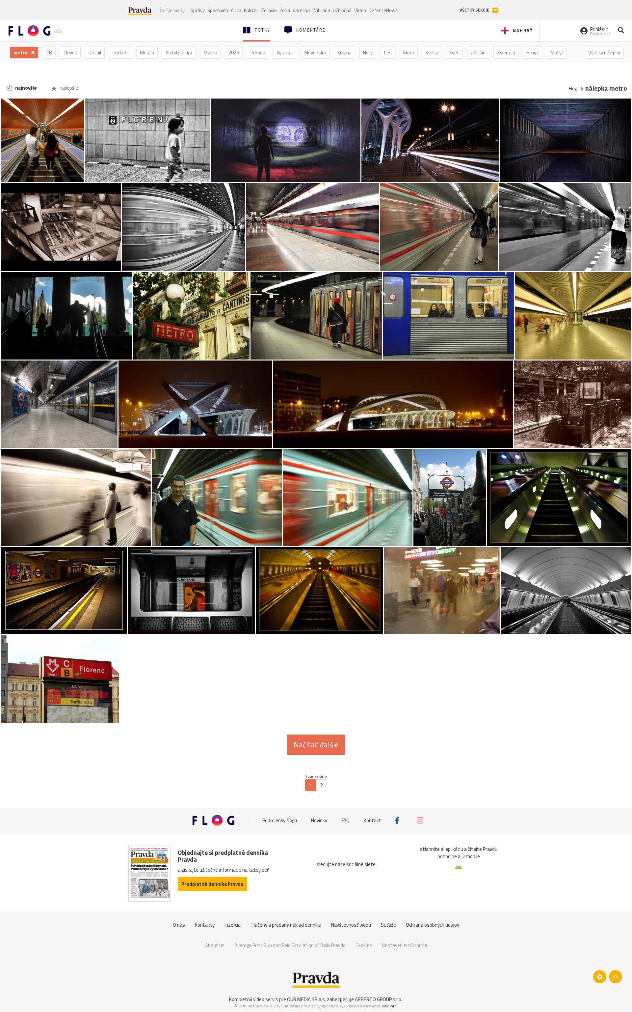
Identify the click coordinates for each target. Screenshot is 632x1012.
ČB (49, 52)
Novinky (319, 820)
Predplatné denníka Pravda (212, 884)
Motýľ (556, 52)
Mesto (147, 52)
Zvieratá (506, 52)
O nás (179, 924)
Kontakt (372, 820)
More (408, 52)
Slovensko (315, 52)
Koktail (251, 10)
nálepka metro (606, 88)
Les (388, 52)
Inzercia (232, 924)
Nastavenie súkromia (404, 945)
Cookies (364, 945)
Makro (210, 52)
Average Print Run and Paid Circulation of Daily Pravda (290, 945)
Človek (70, 52)
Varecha (301, 10)
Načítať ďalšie (316, 744)
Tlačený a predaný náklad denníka (285, 924)
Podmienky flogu (279, 820)
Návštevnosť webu (351, 924)
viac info (389, 1006)
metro (21, 52)
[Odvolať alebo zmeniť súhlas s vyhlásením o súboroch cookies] (599, 976)
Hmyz (533, 52)
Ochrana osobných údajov (432, 924)
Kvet (454, 52)
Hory (368, 52)
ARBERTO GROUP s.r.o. (378, 999)
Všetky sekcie (475, 10)
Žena (284, 10)
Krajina (344, 52)
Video (360, 10)
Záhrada (321, 10)
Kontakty (205, 924)
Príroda (257, 52)
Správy (197, 10)
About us (214, 945)
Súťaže (388, 924)
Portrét (120, 52)
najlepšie (68, 87)
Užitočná (342, 10)
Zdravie (269, 10)
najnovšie (25, 87)
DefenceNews (383, 10)
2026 (233, 52)
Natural (285, 52)
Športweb (217, 10)
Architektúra (179, 52)
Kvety (432, 52)
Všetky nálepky (604, 52)
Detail (95, 52)
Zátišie (478, 52)
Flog (573, 88)
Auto (236, 10)
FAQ (345, 820)
